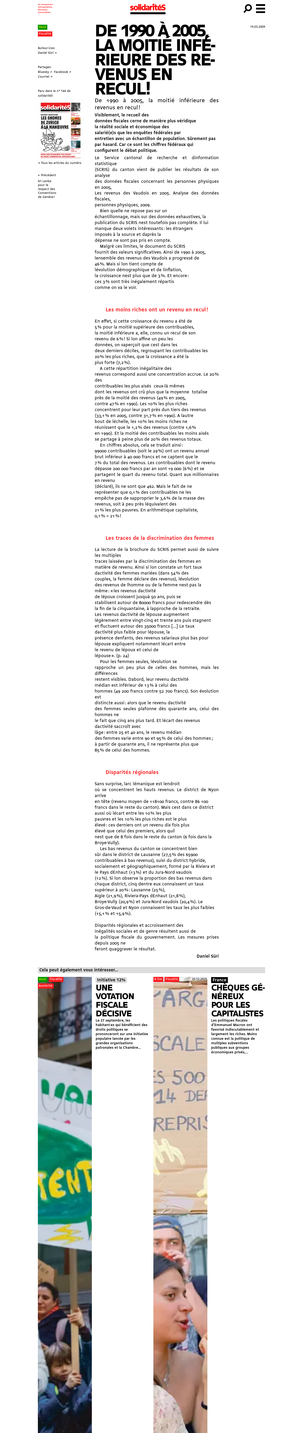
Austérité (45, 986)
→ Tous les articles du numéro (59, 163)
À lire (158, 979)
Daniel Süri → (47, 53)
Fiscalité (45, 33)
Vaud (42, 27)
